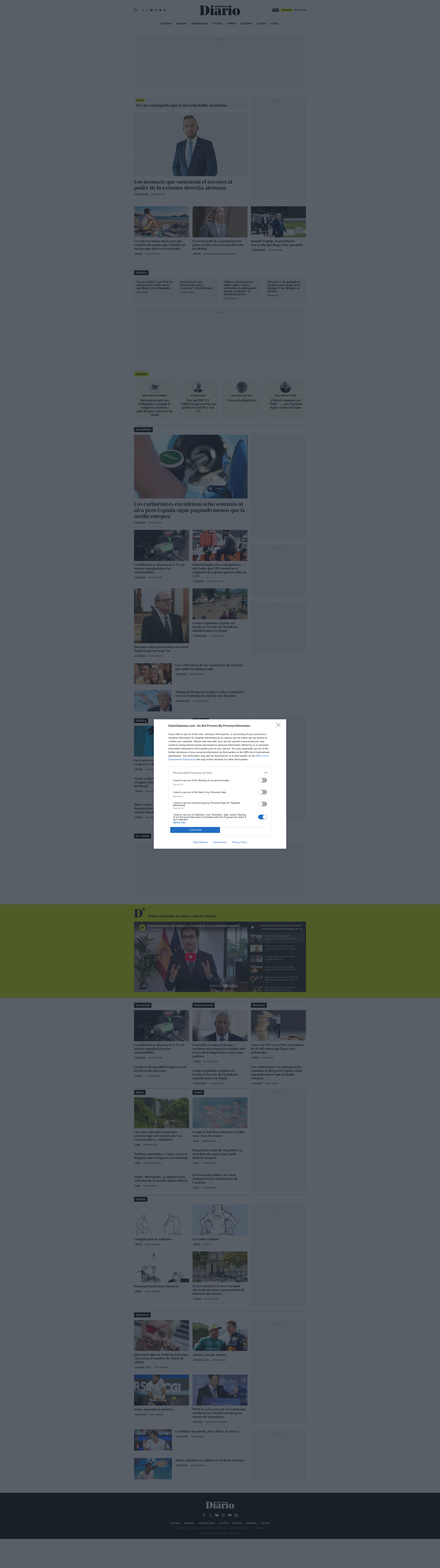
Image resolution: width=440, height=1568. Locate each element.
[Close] (279, 726)
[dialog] (220, 784)
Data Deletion (200, 842)
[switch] (262, 780)
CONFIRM (195, 830)
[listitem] (220, 772)
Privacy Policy (239, 842)
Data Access (220, 842)
